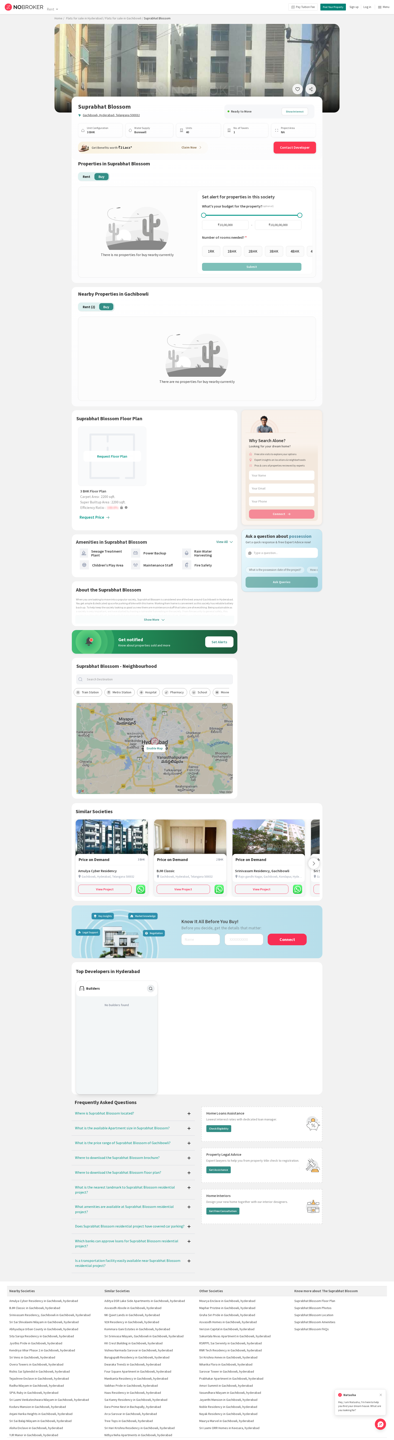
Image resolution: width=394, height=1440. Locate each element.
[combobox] (158, 679)
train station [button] (90, 692)
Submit (251, 267)
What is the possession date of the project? (275, 569)
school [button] (202, 692)
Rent (50, 9)
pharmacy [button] (177, 692)
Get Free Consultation (223, 1211)
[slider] (203, 215)
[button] (113, 507)
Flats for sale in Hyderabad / (85, 18)
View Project (105, 889)
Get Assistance (218, 1169)
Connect (279, 514)
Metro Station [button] (122, 692)
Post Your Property (333, 7)
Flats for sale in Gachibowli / (124, 18)
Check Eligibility (218, 1128)
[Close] (381, 1395)
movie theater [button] (231, 692)
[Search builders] (150, 988)
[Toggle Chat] (380, 1424)
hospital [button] (150, 692)
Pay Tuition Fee (305, 7)
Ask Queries (281, 582)
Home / (59, 18)
